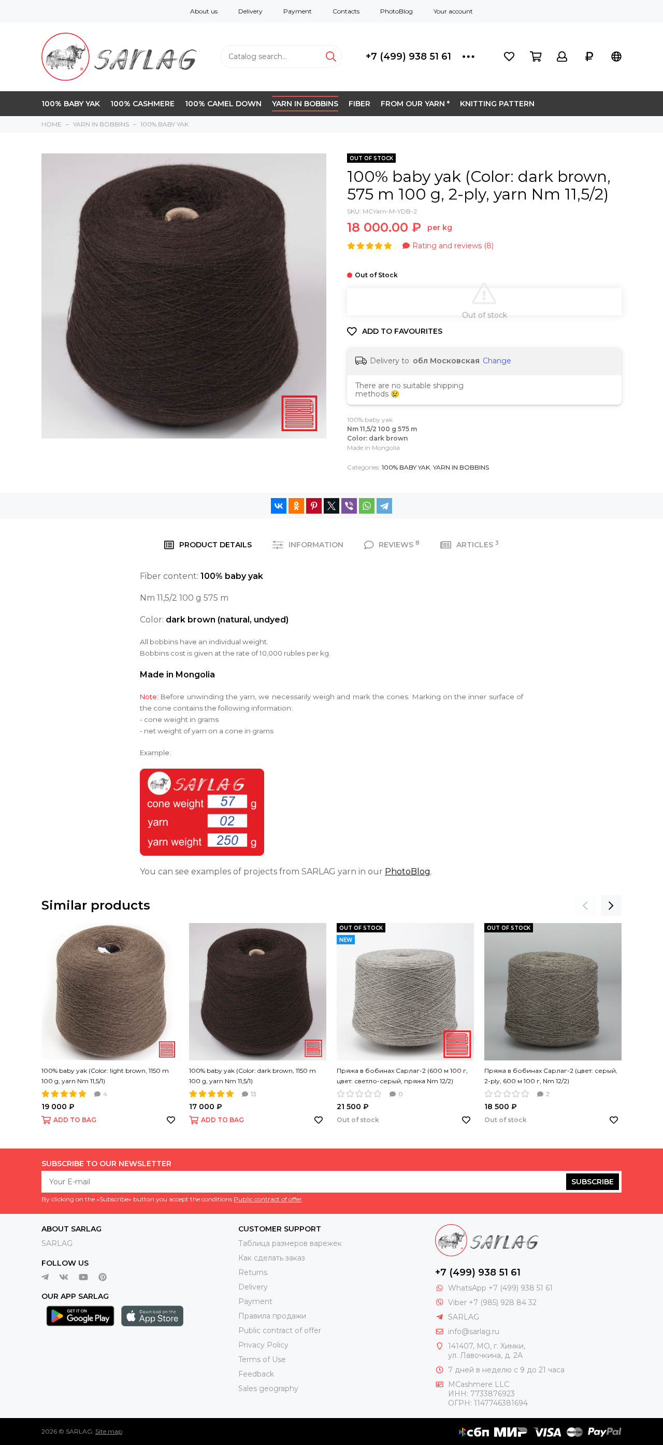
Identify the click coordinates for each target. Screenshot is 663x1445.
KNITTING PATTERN (497, 103)
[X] (331, 506)
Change (497, 360)
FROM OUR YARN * (415, 103)
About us (204, 11)
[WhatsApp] (366, 506)
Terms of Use (262, 1359)
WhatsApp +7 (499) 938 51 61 (500, 1288)
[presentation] (585, 905)
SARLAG (57, 1243)
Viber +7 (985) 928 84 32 (492, 1302)
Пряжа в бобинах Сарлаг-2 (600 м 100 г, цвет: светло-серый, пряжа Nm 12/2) (402, 1076)
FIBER (359, 103)
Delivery (250, 11)
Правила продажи (272, 1316)
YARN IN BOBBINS (305, 103)
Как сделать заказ (271, 1258)
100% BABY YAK (70, 103)
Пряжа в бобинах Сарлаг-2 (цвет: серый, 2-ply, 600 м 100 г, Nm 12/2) (550, 1076)
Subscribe (592, 1181)
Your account (453, 11)
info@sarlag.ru (473, 1331)
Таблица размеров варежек (290, 1243)
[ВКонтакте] (278, 506)
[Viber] (349, 506)
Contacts (346, 11)
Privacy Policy (263, 1345)
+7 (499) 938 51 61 (408, 56)
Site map (108, 1431)
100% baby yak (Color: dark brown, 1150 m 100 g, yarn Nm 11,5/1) (252, 1076)
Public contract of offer (268, 1199)
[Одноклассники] (296, 506)
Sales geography (268, 1388)
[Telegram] (384, 506)
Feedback (256, 1374)
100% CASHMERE (142, 103)
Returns (252, 1272)
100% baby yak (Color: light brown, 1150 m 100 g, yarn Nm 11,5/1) (105, 1076)
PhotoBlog (396, 11)
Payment (297, 11)
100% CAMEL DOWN (223, 103)
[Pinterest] (314, 506)
